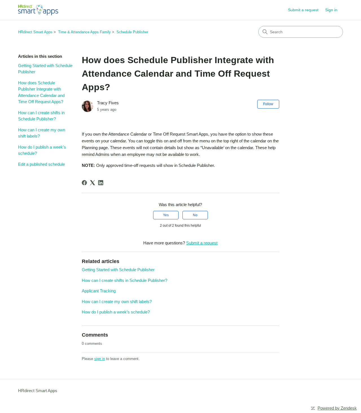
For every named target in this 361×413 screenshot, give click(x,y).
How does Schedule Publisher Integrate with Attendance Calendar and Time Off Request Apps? (41, 92)
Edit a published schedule (41, 164)
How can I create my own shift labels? (41, 133)
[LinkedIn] (100, 182)
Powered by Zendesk (337, 408)
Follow (268, 104)
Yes (166, 215)
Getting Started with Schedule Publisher (45, 68)
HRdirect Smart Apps (35, 32)
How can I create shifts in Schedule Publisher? (41, 116)
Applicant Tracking (99, 290)
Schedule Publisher (132, 32)
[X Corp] (92, 182)
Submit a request (303, 10)
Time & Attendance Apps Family (84, 32)
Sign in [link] (331, 10)
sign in (99, 359)
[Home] (38, 10)
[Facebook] (84, 182)
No (195, 215)
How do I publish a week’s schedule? (42, 150)
